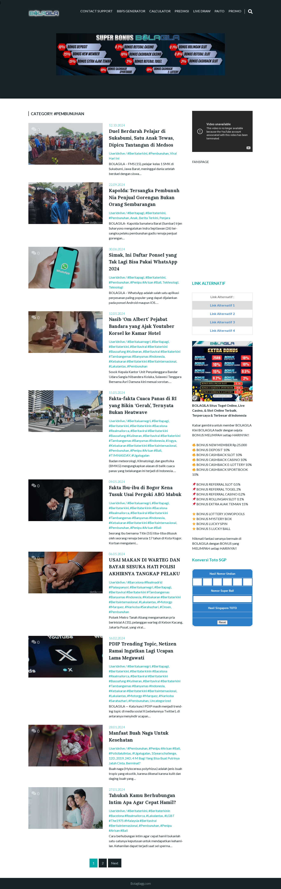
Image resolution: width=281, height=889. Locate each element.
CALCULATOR (160, 11)
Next (114, 863)
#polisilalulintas (120, 753)
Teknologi (116, 287)
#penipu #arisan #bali (145, 282)
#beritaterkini (137, 153)
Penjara (164, 218)
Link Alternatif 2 (222, 314)
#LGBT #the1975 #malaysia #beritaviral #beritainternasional (142, 820)
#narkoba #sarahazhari (142, 607)
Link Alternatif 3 (222, 322)
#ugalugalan (140, 455)
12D (112, 758)
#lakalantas (117, 366)
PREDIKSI (182, 11)
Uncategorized (160, 701)
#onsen (165, 607)
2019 (120, 758)
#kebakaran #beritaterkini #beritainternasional (142, 361)
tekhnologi (170, 282)
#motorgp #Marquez (142, 696)
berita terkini (148, 218)
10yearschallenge (163, 753)
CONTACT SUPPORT (96, 11)
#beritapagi (135, 213)
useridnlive (117, 153)
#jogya (171, 440)
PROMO (235, 11)
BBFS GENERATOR (131, 11)
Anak (134, 218)
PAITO (219, 11)
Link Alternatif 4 (222, 330)
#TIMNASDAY (119, 455)
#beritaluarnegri (139, 341)
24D (128, 758)
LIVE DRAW (201, 11)
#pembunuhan (159, 153)
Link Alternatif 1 (222, 305)
